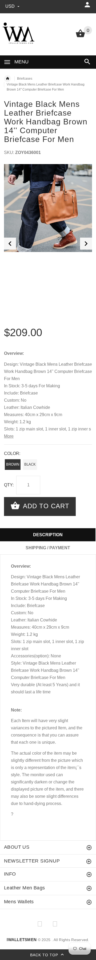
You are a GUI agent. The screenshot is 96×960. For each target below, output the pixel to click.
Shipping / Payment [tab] (48, 548)
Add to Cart (45, 506)
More (9, 436)
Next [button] (86, 244)
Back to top (44, 955)
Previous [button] (10, 244)
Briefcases (24, 78)
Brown (12, 464)
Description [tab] (48, 534)
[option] (48, 208)
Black (30, 464)
